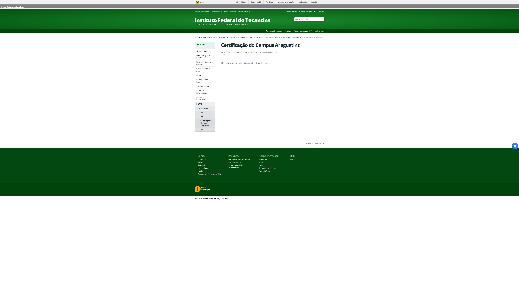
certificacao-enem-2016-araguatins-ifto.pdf (243, 63)
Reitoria (226, 37)
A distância (201, 159)
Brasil (203, 2)
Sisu (261, 165)
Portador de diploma (267, 168)
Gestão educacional (265, 37)
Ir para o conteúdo (201, 11)
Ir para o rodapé (244, 11)
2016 (293, 37)
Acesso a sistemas (301, 31)
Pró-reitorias (236, 37)
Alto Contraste (305, 12)
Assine (292, 159)
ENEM (276, 37)
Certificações (285, 37)
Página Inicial (212, 37)
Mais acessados (234, 162)
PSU (261, 162)
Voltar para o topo (316, 143)
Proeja (200, 171)
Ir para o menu (216, 11)
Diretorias (253, 37)
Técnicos (200, 162)
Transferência (264, 171)
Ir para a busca (230, 11)
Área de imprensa (317, 31)
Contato (288, 31)
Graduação (201, 165)
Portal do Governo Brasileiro (12, 7)
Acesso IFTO (264, 159)
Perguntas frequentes (274, 31)
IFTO (220, 37)
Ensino (244, 37)
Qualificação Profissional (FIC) (209, 174)
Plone (229, 199)
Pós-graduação (203, 168)
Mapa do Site (319, 12)
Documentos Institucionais (239, 159)
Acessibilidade (291, 12)
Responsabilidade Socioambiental (235, 166)
